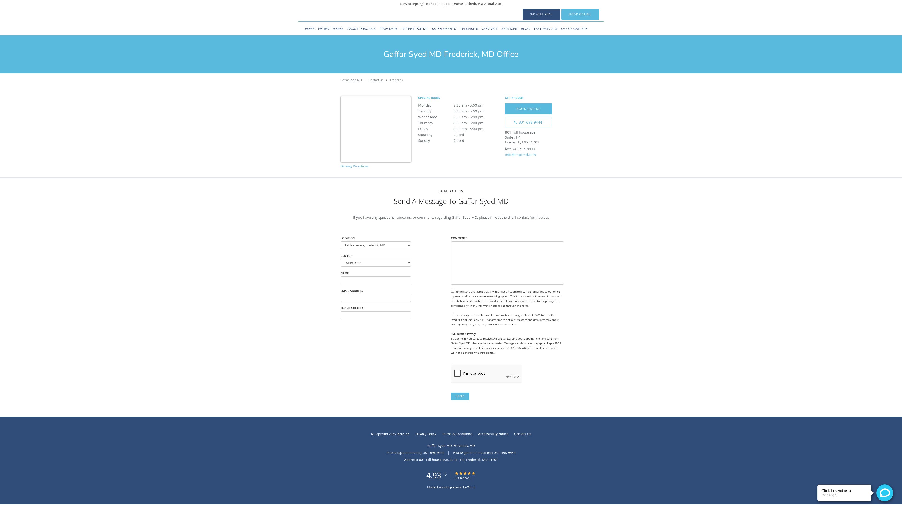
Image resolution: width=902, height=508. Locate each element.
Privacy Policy (425, 434)
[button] (580, 14)
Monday (450, 105)
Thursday (450, 122)
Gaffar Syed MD (351, 80)
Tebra (471, 487)
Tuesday (450, 111)
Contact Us (376, 80)
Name (345, 273)
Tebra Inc (402, 434)
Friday (450, 128)
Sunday (441, 140)
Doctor (346, 256)
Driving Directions (355, 166)
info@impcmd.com (520, 154)
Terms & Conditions (457, 434)
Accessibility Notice (493, 434)
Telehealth (432, 3)
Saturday (441, 134)
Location (348, 238)
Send (460, 396)
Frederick (396, 80)
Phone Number (352, 308)
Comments (459, 238)
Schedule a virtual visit (483, 3)
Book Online (528, 109)
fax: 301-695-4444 (520, 148)
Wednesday (450, 117)
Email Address (352, 291)
